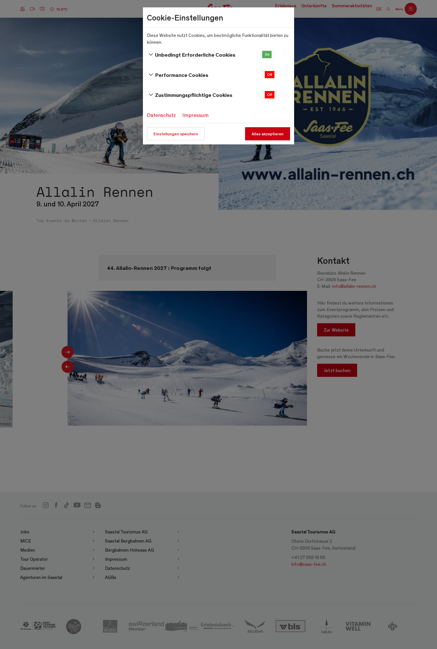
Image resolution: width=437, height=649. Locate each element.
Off (269, 74)
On (267, 54)
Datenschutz (161, 114)
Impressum (195, 114)
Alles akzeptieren (267, 133)
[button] (268, 54)
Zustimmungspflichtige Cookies (193, 94)
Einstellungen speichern (176, 133)
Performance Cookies (181, 74)
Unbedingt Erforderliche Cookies (195, 54)
